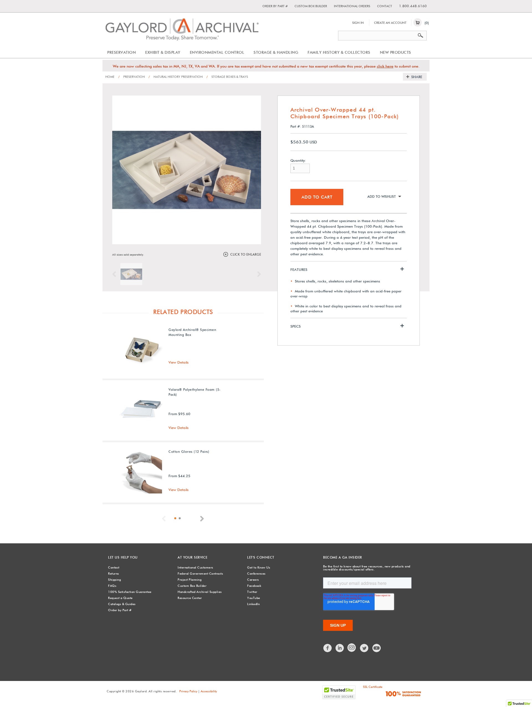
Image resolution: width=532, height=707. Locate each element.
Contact (384, 6)
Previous (115, 274)
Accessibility (209, 691)
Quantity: (298, 160)
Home (109, 77)
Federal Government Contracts (200, 573)
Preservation (121, 52)
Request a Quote (120, 598)
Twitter (252, 592)
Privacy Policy (188, 691)
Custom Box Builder (311, 6)
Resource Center (190, 598)
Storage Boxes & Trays (227, 77)
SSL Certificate (372, 687)
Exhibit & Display (162, 52)
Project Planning (189, 580)
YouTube (253, 598)
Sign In (358, 23)
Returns (113, 573)
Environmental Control (217, 52)
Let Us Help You (123, 557)
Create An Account (390, 23)
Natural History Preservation (176, 77)
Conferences (256, 573)
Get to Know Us (258, 567)
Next (257, 274)
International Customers (195, 567)
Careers (253, 580)
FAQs (112, 586)
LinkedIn (253, 604)
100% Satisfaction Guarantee (130, 592)
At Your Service (193, 557)
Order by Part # (275, 6)
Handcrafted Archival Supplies (200, 592)
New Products (395, 52)
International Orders (352, 6)
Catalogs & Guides (122, 604)
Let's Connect (260, 557)
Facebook (254, 586)
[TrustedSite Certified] (338, 692)
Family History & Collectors (339, 52)
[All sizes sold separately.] (131, 274)
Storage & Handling (276, 52)
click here (385, 66)
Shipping (114, 580)
